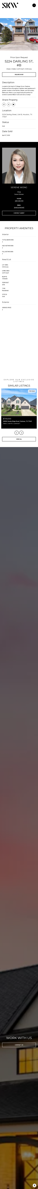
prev (17, 433)
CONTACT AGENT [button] (19, 213)
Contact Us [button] (19, 1045)
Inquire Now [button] (19, 74)
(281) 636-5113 (19, 201)
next (21, 433)
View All (19, 439)
